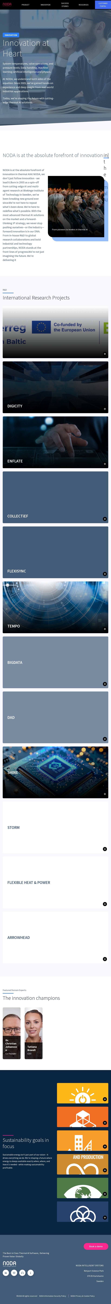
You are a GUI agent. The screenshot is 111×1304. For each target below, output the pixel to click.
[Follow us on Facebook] (22, 1273)
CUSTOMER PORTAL (103, 4)
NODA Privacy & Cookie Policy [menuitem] (83, 1296)
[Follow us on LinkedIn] (14, 1273)
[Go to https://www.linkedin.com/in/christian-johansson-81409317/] (7, 1058)
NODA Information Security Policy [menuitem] (52, 1296)
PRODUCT (25, 5)
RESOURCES (84, 5)
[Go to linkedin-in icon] (6, 1273)
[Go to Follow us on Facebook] (30, 1273)
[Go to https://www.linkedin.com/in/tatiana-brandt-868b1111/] (29, 1058)
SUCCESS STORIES (65, 4)
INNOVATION (45, 5)
